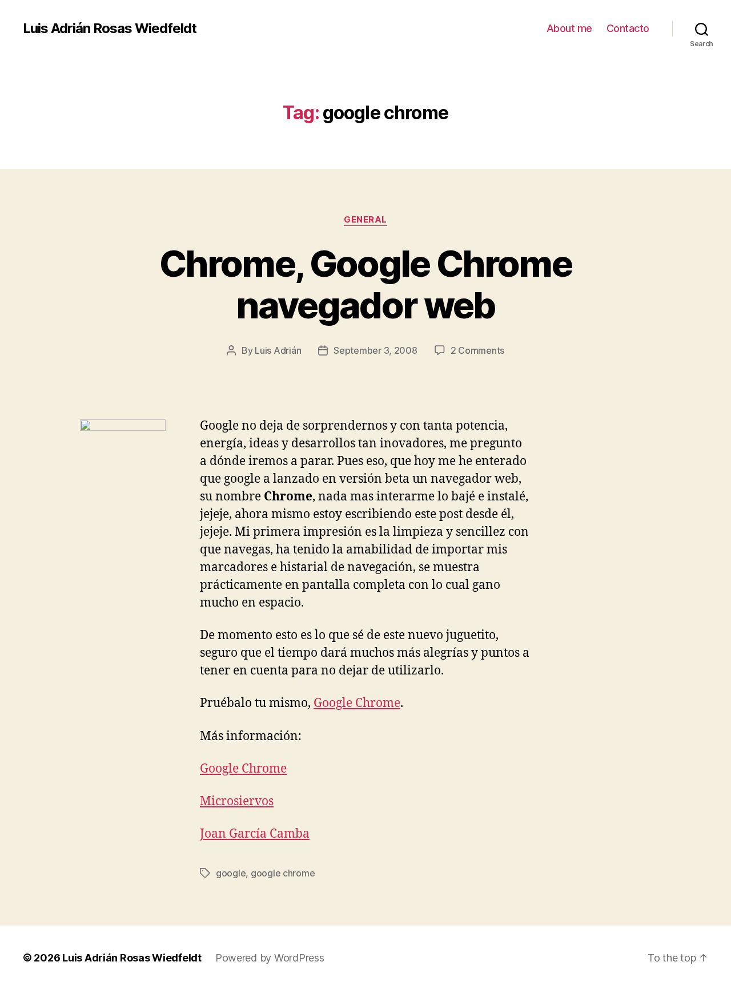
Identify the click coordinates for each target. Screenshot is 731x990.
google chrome (283, 873)
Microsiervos (237, 801)
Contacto (628, 28)
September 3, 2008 (375, 350)
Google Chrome (357, 703)
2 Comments (477, 350)
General (365, 220)
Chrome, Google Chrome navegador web (365, 284)
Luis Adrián (278, 350)
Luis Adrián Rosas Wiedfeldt (109, 28)
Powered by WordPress (269, 958)
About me (569, 28)
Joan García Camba (255, 834)
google (231, 873)
